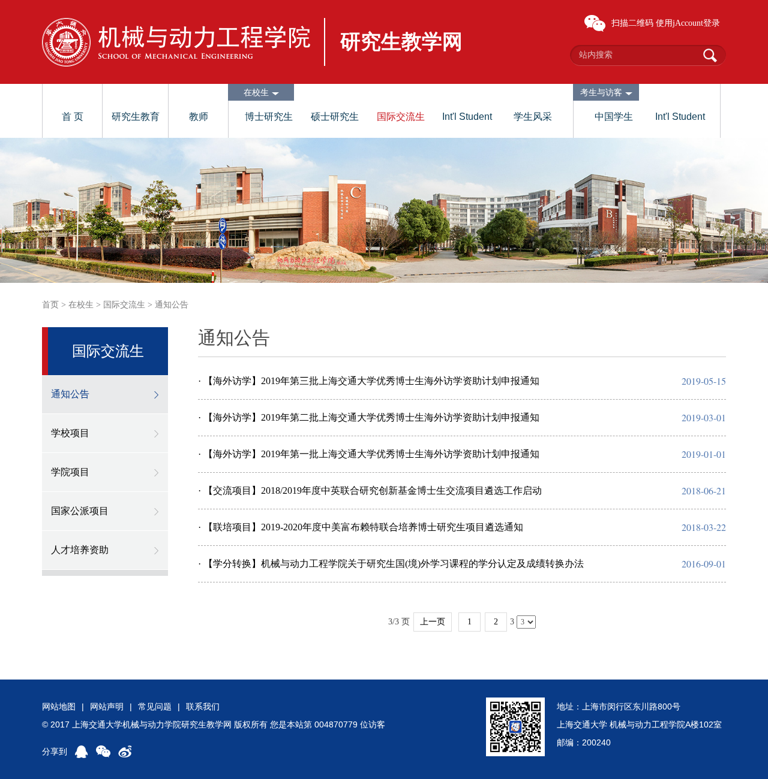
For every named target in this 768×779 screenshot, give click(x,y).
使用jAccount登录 (688, 23)
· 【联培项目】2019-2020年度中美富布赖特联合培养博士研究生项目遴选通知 (360, 527)
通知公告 (171, 304)
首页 (50, 304)
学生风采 (533, 116)
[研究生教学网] (176, 42)
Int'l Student (467, 116)
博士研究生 (269, 116)
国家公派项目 (80, 511)
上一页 (432, 621)
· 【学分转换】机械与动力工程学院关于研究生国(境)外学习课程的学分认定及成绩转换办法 (391, 563)
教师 (198, 116)
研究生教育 (136, 116)
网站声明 (107, 706)
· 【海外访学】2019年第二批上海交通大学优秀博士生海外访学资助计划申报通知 (368, 417)
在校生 (81, 304)
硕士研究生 (335, 116)
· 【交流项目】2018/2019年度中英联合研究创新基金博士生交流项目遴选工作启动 (370, 490)
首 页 (72, 116)
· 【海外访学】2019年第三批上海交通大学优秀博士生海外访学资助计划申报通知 (368, 381)
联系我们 (203, 706)
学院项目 (70, 472)
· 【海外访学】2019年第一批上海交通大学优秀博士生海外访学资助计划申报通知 (368, 454)
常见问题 (155, 706)
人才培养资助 (80, 550)
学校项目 (70, 433)
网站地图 (59, 706)
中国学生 (614, 116)
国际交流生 (401, 116)
